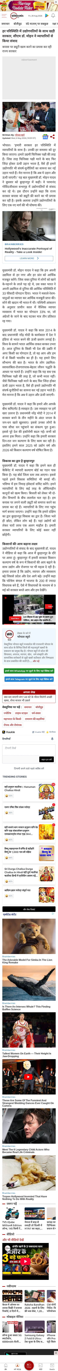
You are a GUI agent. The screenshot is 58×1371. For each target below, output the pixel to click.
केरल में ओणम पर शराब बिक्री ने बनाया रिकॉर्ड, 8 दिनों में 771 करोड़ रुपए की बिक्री (12, 1308)
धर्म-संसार (36, 713)
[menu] (5, 16)
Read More (15, 618)
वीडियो (10, 1234)
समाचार (5, 24)
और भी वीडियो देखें (13, 1240)
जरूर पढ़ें (12, 1204)
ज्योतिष (7, 713)
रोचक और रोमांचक (13, 725)
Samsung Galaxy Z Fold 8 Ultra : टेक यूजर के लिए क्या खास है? (34, 1338)
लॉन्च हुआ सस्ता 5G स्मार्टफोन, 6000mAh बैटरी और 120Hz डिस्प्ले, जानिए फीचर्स (12, 1338)
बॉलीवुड (18, 24)
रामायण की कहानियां (34, 719)
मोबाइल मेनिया (15, 1317)
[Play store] (47, 15)
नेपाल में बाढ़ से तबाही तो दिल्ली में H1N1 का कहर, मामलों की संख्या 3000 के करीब (33, 1225)
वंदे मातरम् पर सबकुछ (37, 24)
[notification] (53, 15)
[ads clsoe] (56, 1353)
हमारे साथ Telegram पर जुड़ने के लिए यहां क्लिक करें (29, 679)
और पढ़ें (36, 661)
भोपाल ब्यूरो (20, 134)
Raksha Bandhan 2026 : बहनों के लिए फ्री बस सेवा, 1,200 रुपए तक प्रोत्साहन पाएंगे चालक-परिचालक (34, 1308)
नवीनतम (11, 1286)
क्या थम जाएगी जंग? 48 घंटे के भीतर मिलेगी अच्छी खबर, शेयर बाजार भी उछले (28, 698)
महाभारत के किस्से (12, 719)
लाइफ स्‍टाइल (21, 713)
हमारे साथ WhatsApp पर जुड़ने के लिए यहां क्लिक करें (29, 670)
